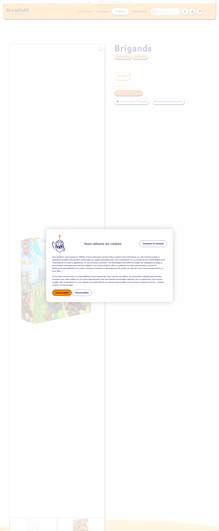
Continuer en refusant (153, 244)
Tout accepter (62, 293)
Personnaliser (82, 293)
